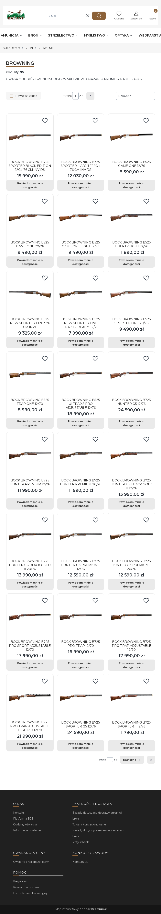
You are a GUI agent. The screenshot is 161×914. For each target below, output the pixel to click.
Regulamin (20, 881)
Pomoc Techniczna (26, 887)
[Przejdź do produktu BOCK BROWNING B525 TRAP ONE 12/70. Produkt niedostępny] (29, 375)
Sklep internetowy (79, 909)
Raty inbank (80, 842)
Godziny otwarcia (25, 824)
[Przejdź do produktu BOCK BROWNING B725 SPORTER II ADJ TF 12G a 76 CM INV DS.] (80, 137)
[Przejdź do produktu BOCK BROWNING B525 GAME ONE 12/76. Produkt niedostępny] (131, 137)
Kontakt (18, 812)
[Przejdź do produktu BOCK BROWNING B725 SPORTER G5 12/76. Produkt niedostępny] (80, 697)
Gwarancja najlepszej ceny (31, 862)
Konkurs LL (80, 862)
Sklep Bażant (11, 47)
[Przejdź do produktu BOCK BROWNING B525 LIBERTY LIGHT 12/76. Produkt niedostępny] (131, 217)
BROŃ (29, 47)
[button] (99, 16)
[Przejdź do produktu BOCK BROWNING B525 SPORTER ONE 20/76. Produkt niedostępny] (131, 294)
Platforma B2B (23, 818)
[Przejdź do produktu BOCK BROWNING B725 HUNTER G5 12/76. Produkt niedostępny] (131, 375)
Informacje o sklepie (27, 830)
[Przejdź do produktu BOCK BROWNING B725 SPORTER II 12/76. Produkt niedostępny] (131, 697)
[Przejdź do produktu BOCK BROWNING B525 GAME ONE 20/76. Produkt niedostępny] (29, 217)
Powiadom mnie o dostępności (30, 185)
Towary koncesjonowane (89, 824)
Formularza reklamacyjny (30, 893)
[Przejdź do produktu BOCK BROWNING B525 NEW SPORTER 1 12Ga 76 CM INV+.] (29, 294)
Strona (67, 96)
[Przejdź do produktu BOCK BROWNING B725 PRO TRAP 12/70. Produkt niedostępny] (80, 617)
